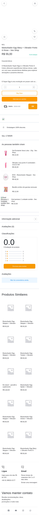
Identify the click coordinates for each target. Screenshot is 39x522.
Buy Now (19, 93)
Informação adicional (11, 219)
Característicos (7, 61)
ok (33, 106)
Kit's (3, 44)
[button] (34, 31)
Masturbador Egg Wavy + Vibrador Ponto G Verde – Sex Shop (28, 450)
